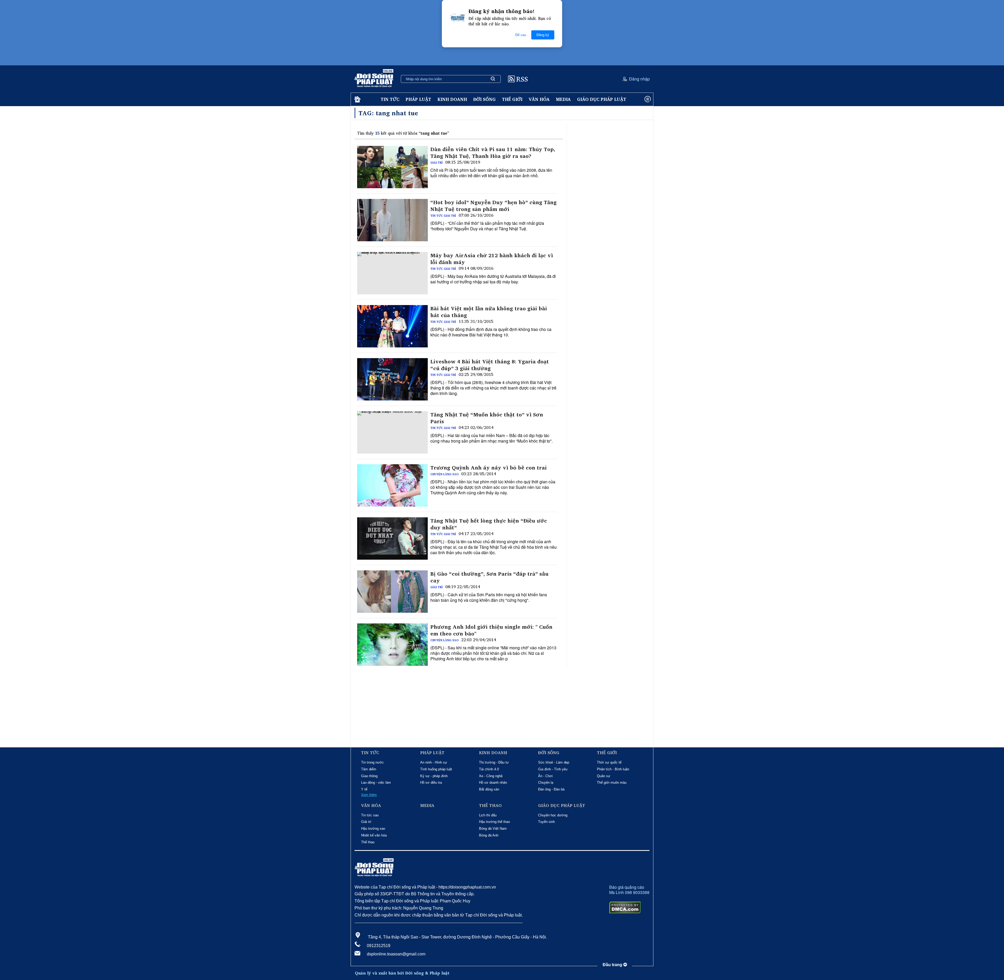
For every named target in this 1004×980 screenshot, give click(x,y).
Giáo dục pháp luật (601, 99)
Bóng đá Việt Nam (493, 828)
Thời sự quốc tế (609, 762)
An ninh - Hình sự (433, 762)
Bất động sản (489, 789)
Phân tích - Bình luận (613, 769)
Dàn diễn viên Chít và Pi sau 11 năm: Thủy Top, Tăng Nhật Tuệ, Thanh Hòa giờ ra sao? (492, 152)
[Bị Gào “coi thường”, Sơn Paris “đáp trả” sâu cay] (392, 591)
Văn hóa (539, 99)
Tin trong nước (372, 762)
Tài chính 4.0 (489, 769)
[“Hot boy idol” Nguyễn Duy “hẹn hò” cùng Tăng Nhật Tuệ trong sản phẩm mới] (392, 220)
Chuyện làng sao (444, 474)
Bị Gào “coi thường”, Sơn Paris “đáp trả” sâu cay (489, 577)
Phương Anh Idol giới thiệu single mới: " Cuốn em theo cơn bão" (491, 630)
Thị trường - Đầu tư (494, 762)
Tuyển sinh (546, 822)
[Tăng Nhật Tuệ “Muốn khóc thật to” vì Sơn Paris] (392, 432)
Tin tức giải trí (443, 215)
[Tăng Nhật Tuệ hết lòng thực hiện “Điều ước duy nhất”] (392, 538)
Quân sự (603, 776)
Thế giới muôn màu (611, 782)
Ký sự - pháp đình (434, 776)
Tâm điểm (368, 769)
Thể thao (367, 842)
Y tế (364, 789)
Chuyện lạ (545, 782)
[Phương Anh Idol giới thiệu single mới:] (392, 644)
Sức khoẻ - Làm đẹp (553, 762)
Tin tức (390, 99)
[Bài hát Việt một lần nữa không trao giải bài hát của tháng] (392, 326)
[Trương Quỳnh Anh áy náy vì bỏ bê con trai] (392, 485)
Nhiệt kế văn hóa (374, 835)
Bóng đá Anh (488, 835)
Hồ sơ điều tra (431, 782)
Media (563, 99)
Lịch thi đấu (488, 815)
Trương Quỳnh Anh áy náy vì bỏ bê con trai (488, 467)
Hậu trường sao (373, 828)
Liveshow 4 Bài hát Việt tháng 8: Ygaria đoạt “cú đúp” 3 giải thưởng (489, 365)
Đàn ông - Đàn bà (551, 789)
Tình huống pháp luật (436, 769)
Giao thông (369, 776)
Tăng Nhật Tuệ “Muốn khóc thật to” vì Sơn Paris (486, 418)
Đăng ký (543, 35)
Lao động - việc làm (376, 782)
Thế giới (512, 99)
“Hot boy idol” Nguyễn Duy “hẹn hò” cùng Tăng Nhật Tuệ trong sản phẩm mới (493, 206)
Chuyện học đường (552, 815)
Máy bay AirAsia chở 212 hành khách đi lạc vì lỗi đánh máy (491, 259)
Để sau (520, 35)
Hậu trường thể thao (494, 822)
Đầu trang (613, 964)
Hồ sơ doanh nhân (493, 782)
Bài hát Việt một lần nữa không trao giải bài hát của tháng (488, 312)
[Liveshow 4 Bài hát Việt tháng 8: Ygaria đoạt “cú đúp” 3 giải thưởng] (392, 379)
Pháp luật (418, 99)
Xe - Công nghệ (491, 776)
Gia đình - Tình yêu (552, 769)
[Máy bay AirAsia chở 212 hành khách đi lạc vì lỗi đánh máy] (392, 273)
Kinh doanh (452, 99)
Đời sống (484, 99)
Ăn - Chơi (545, 776)
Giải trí (436, 162)
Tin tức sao (370, 815)
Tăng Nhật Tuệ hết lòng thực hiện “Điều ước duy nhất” (488, 524)
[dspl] (357, 99)
